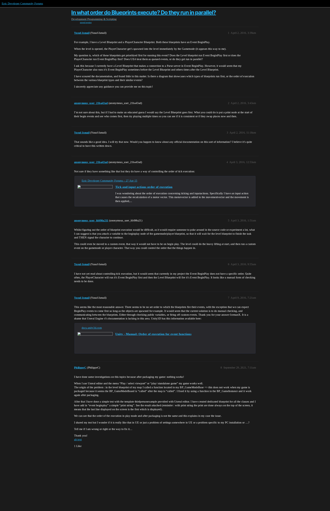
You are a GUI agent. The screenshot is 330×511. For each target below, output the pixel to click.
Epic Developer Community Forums (22, 3)
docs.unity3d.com (92, 327)
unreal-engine (86, 22)
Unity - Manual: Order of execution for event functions (153, 334)
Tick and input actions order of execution (144, 187)
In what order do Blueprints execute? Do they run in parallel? (143, 12)
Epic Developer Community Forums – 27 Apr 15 (109, 180)
